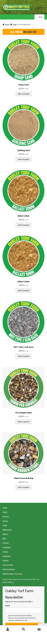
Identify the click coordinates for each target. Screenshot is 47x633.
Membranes (7, 529)
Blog (4, 538)
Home (7, 24)
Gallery (5, 534)
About (5, 512)
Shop (14, 24)
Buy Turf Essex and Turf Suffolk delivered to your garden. (18, 7)
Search (23, 629)
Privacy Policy (8, 565)
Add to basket (23, 94)
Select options (24, 421)
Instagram (6, 556)
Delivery (6, 516)
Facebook (6, 547)
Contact (6, 543)
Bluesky (6, 560)
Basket (36, 627)
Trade (5, 525)
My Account (8, 629)
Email (7, 605)
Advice (5, 521)
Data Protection (9, 569)
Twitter (5, 551)
